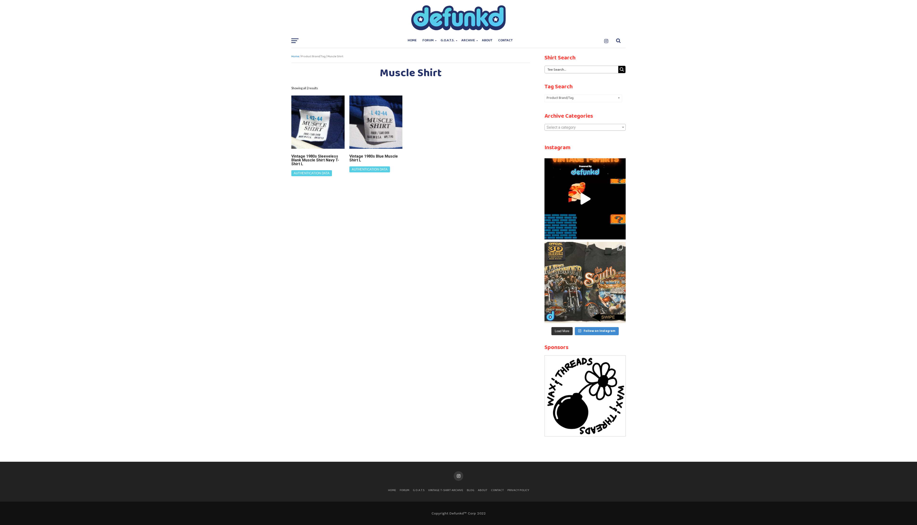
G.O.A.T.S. (447, 40)
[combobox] (585, 127)
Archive (468, 40)
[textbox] (585, 127)
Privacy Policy (518, 490)
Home (412, 40)
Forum (428, 40)
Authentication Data (312, 173)
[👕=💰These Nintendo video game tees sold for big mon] (585, 198)
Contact (505, 40)
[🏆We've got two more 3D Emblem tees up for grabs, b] (585, 282)
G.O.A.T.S (419, 490)
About (487, 40)
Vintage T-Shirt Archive (445, 490)
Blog (470, 490)
